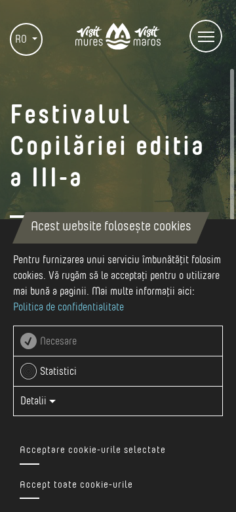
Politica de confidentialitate (68, 307)
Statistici (58, 371)
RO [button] (22, 39)
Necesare (58, 341)
